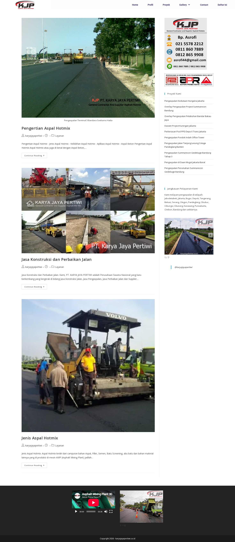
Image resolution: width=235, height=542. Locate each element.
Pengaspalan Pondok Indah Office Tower (184, 137)
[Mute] (105, 511)
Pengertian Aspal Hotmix (46, 128)
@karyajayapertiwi (183, 267)
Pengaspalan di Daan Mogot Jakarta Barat (184, 162)
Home (135, 5)
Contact (204, 5)
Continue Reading (35, 155)
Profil (150, 5)
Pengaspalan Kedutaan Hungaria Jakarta (184, 100)
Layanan (59, 135)
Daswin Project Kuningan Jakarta (180, 125)
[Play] (76, 511)
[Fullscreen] (111, 511)
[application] (93, 502)
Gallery (183, 5)
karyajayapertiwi (33, 135)
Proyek (166, 5)
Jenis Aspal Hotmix (40, 437)
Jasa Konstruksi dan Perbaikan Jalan (57, 259)
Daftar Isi (222, 5)
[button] (210, 235)
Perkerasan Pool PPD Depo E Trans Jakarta (185, 131)
